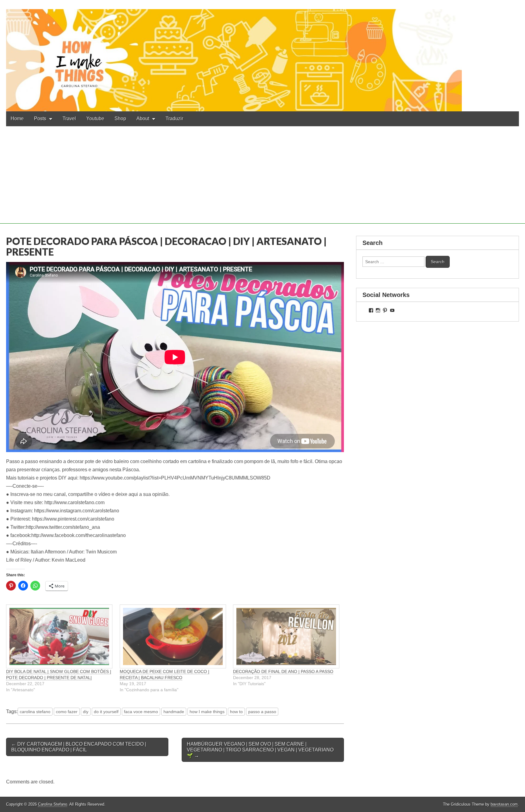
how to (236, 711)
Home (17, 118)
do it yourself (106, 711)
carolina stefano (35, 711)
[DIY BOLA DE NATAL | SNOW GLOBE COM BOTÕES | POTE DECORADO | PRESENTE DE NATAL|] (60, 636)
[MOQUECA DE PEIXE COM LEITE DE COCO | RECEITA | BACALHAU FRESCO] (173, 636)
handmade (173, 711)
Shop (120, 118)
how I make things (207, 711)
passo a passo (262, 711)
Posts (40, 118)
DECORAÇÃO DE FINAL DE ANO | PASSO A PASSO (283, 671)
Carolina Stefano (52, 804)
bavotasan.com (504, 804)
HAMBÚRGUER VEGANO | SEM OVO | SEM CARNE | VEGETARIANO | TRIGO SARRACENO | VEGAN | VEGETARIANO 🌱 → (260, 749)
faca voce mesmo (141, 711)
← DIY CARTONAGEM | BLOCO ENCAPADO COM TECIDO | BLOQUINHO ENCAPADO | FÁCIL (78, 746)
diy (85, 711)
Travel (69, 118)
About (142, 118)
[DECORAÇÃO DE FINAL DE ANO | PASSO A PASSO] (287, 636)
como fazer (66, 711)
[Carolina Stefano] (262, 55)
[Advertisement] (262, 181)
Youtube (95, 118)
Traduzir (174, 118)
